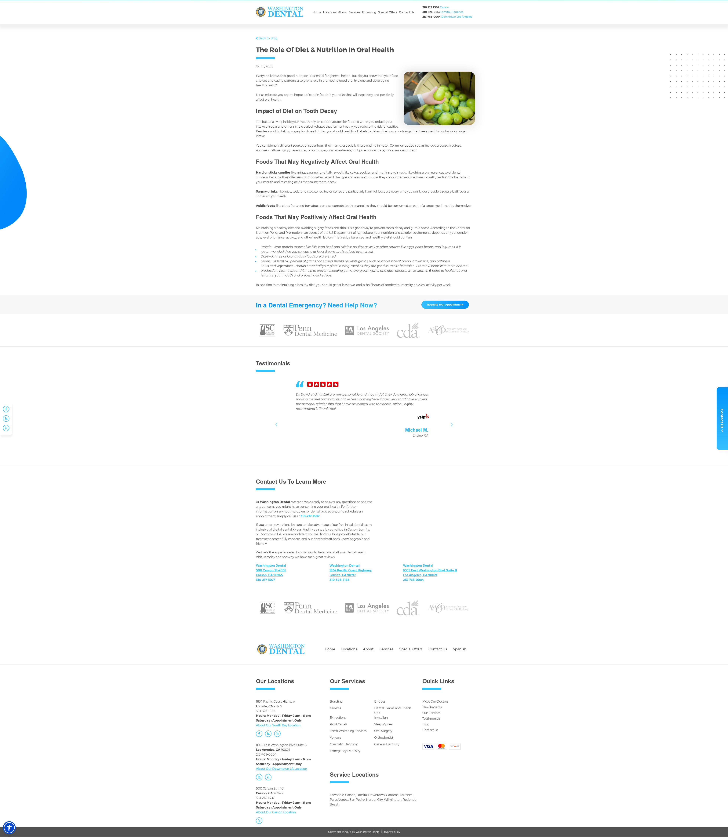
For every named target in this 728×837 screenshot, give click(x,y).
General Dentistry (386, 744)
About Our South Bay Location (278, 725)
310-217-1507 (430, 7)
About (368, 649)
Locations (349, 649)
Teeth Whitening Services (348, 731)
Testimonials (431, 718)
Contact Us (437, 649)
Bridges (379, 701)
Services (386, 649)
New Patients (432, 707)
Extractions (338, 717)
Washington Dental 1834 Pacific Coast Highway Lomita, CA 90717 (350, 570)
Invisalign (381, 717)
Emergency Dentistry (345, 751)
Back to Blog (268, 38)
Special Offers (410, 649)
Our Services (431, 713)
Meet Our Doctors (435, 701)
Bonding (336, 701)
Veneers (335, 737)
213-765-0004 (431, 16)
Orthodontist (383, 737)
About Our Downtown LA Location (281, 769)
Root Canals (338, 724)
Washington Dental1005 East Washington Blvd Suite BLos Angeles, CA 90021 (430, 570)
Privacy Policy (391, 832)
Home (330, 649)
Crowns (335, 708)
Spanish (459, 649)
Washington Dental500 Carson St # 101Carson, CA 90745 (271, 570)
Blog (425, 724)
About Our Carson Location (276, 812)
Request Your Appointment (445, 304)
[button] (9, 827)
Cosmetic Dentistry (344, 744)
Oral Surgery (383, 731)
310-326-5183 (431, 12)
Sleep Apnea (383, 724)
